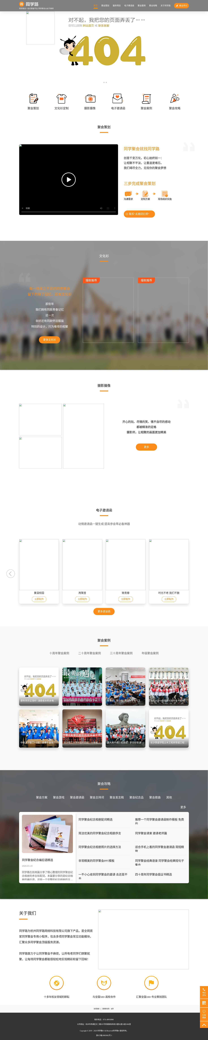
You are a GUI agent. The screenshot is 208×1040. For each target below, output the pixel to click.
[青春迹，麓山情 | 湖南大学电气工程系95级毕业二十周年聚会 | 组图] (125, 705)
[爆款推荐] (108, 342)
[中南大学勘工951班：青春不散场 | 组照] (39, 747)
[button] (101, 82)
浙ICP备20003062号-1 (104, 1035)
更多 (146, 447)
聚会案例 (142, 6)
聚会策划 (105, 6)
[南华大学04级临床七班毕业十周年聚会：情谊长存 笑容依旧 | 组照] (169, 705)
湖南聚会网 (105, 1009)
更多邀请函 (104, 611)
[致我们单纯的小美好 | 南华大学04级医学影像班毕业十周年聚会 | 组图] (82, 705)
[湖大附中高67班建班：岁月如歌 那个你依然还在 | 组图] (125, 747)
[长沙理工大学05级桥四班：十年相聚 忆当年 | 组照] (82, 747)
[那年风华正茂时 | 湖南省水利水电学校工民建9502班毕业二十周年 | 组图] (39, 705)
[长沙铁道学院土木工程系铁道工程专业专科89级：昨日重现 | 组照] (169, 747)
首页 (95, 6)
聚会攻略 (153, 6)
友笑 (112, 1009)
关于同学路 (166, 6)
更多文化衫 (49, 339)
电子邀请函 (129, 6)
